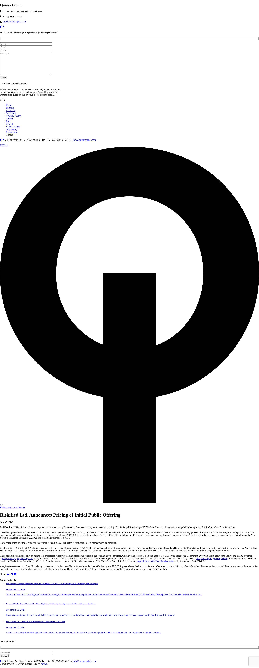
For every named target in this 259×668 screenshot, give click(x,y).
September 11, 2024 (15, 589)
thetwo (44, 664)
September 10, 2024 (15, 610)
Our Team (11, 113)
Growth (9, 124)
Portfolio (10, 107)
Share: (3, 574)
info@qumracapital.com (14, 21)
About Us (10, 110)
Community (11, 132)
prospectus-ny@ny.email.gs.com (17, 558)
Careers (9, 118)
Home (9, 105)
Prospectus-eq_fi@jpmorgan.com (211, 558)
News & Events (13, 116)
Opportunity (12, 129)
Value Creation (13, 126)
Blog (8, 121)
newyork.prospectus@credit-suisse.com (154, 561)
